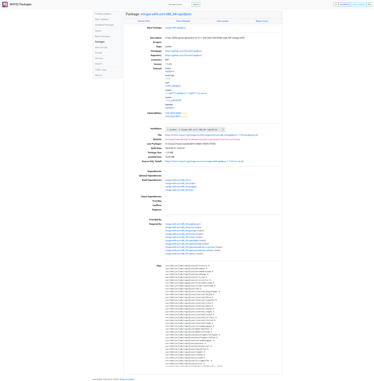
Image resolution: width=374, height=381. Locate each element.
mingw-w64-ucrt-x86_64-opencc (180, 253)
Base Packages (102, 36)
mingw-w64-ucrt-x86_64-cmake (180, 183)
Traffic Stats (101, 70)
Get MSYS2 (345, 4)
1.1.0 (167, 78)
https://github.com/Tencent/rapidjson (183, 51)
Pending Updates (103, 14)
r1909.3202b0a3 (173, 86)
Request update (127, 379)
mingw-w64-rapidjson (175, 27)
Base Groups (101, 47)
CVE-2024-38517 (173, 116)
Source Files (144, 21)
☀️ (336, 4)
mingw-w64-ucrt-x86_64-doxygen (180, 186)
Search (196, 4)
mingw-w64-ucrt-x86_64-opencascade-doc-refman (189, 250)
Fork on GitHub (359, 4)
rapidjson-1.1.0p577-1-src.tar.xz (191, 93)
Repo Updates (102, 19)
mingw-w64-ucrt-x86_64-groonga (180, 230)
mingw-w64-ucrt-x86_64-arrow (179, 227)
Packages (100, 41)
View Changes (183, 21)
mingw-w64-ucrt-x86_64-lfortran (180, 234)
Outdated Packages (104, 25)
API (369, 4)
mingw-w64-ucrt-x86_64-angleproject (183, 224)
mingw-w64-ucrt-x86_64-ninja (179, 190)
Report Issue (262, 21)
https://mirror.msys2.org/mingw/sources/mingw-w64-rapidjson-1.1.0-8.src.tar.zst (204, 161)
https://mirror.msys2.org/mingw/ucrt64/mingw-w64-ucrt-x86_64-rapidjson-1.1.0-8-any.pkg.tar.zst (211, 135)
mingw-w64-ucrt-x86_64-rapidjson (166, 14)
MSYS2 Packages (20, 4)
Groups (98, 52)
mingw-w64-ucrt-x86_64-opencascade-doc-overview (190, 247)
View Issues (222, 21)
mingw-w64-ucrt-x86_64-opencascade (183, 243)
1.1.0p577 (170, 93)
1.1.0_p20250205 (173, 100)
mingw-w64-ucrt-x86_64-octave (180, 237)
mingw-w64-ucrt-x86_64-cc (178, 180)
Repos (98, 31)
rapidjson (169, 71)
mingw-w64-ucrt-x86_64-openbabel (182, 240)
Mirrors (98, 75)
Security (99, 58)
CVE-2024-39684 (173, 113)
